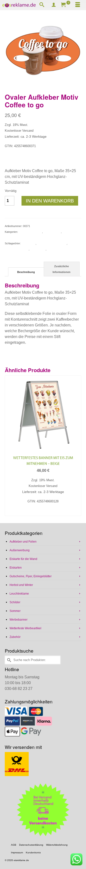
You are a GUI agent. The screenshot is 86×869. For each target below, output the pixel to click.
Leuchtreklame (19, 593)
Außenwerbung (52, 231)
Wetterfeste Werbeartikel (25, 628)
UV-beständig (38, 249)
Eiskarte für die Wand (23, 559)
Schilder (15, 602)
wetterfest (53, 249)
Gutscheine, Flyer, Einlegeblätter (31, 576)
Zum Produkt (43, 512)
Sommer (15, 611)
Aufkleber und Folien (30, 231)
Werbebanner (18, 619)
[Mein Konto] (54, 5)
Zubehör (15, 637)
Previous (9, 446)
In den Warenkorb (50, 200)
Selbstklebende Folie (17, 249)
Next (77, 446)
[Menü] (78, 5)
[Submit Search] (8, 660)
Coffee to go (29, 243)
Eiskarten (16, 567)
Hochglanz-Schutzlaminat (52, 243)
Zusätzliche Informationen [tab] (61, 269)
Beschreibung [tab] (26, 272)
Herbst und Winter (21, 585)
